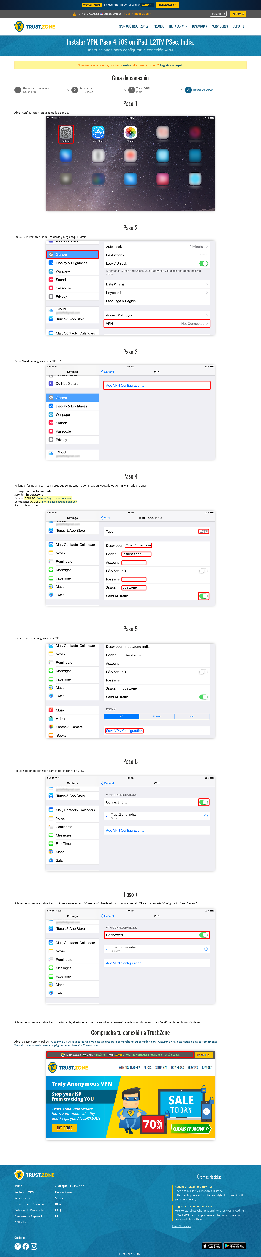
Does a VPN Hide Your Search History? (199, 1191)
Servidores (220, 26)
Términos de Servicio (29, 1204)
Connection (90, 1045)
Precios (158, 26)
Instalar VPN (178, 26)
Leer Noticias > (181, 1226)
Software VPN (24, 1192)
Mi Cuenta (238, 14)
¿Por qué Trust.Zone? (133, 26)
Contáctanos (64, 1192)
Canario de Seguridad (30, 1216)
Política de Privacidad (29, 1210)
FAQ (58, 1210)
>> (137, 13)
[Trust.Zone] (34, 26)
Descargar (199, 26)
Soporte (238, 26)
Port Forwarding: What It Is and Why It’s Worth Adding (209, 1210)
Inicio (18, 1186)
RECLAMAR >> (167, 4)
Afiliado (20, 1222)
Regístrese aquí (170, 65)
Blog (58, 1204)
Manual (60, 1216)
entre (127, 65)
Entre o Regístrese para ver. (54, 498)
